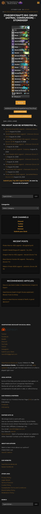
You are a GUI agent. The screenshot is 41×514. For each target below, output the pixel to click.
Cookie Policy (6, 485)
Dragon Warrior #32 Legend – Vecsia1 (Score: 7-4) (20, 255)
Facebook (4, 337)
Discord (20, 221)
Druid (14, 11)
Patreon (20, 229)
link (30, 399)
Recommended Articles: (20, 281)
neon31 (26, 9)
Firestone (4, 404)
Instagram (5, 349)
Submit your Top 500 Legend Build (16, 181)
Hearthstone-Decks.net (9, 363)
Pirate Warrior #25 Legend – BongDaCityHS (18, 245)
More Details (5, 434)
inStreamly (5, 407)
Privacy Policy (6, 478)
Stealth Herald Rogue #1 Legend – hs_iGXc (17, 250)
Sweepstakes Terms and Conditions (13, 488)
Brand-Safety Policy (8, 490)
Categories (5, 204)
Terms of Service (7, 483)
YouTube (4, 344)
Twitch (3, 347)
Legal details (5, 480)
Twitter (20, 224)
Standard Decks (22, 11)
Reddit (20, 226)
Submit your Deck (20, 231)
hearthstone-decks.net (9, 464)
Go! (36, 196)
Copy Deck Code (20, 111)
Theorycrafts (33, 11)
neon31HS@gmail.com (9, 354)
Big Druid (7, 11)
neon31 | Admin (6, 452)
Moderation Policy (7, 493)
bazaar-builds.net (7, 467)
